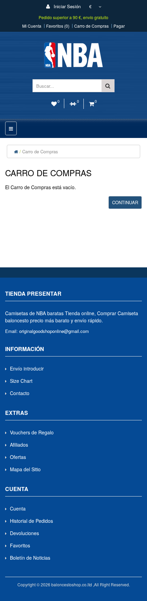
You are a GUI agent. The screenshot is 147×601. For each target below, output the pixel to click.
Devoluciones (24, 533)
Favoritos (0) (57, 26)
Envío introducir (27, 368)
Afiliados (19, 444)
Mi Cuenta (31, 26)
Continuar (125, 202)
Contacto (19, 393)
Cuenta (18, 508)
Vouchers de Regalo (32, 432)
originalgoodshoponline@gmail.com (54, 331)
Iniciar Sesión (66, 6)
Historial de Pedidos (31, 520)
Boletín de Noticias (30, 557)
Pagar (119, 26)
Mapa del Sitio (25, 469)
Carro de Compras (91, 26)
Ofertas (18, 456)
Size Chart (21, 380)
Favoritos (20, 545)
